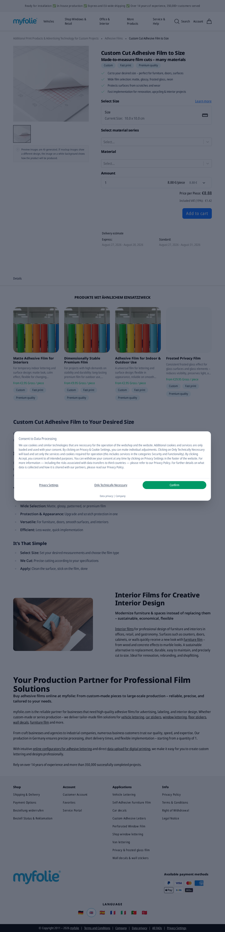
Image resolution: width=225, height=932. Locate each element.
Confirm (174, 485)
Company (120, 496)
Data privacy (106, 496)
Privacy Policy (115, 467)
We (21, 445)
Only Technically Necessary (110, 485)
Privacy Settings (48, 485)
